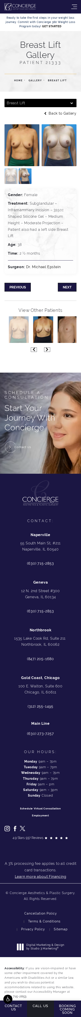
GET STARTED (52, 26)
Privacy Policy (33, 929)
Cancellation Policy (40, 913)
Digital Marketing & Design (45, 946)
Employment (40, 815)
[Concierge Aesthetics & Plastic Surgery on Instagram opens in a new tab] (7, 828)
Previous (17, 287)
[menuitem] (7, 828)
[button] (7, 999)
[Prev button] (34, 349)
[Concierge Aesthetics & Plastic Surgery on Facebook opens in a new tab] (15, 828)
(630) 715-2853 (40, 563)
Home (18, 80)
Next (67, 287)
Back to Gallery (61, 113)
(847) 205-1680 (40, 659)
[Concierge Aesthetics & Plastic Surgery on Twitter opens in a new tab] (22, 828)
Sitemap (61, 929)
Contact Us (22, 447)
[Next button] (47, 349)
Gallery (35, 80)
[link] (40, 734)
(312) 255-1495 (40, 706)
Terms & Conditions (44, 921)
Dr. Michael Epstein (43, 267)
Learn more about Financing (40, 876)
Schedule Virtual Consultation (40, 808)
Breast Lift (57, 80)
